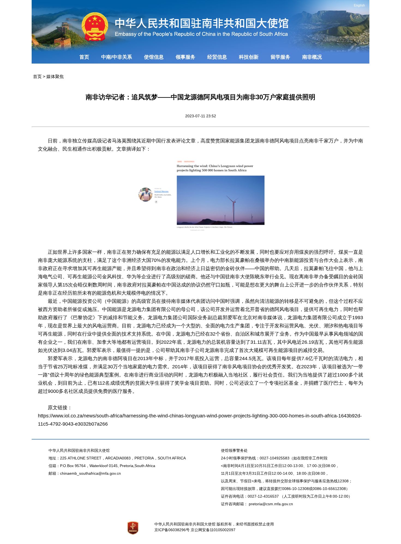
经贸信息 (217, 57)
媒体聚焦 (55, 76)
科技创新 (249, 57)
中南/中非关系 (116, 57)
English (359, 5)
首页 (84, 57)
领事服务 (185, 57)
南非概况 (312, 57)
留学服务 (280, 57)
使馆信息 (154, 57)
